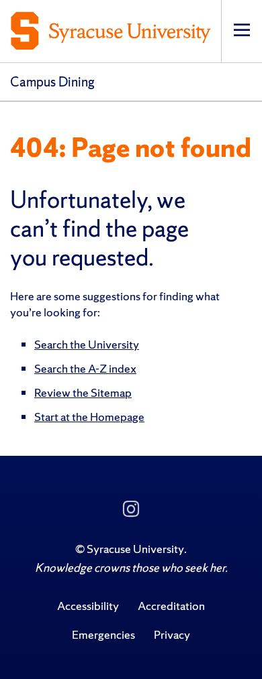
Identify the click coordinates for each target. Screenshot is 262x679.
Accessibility (88, 605)
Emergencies (103, 634)
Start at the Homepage (89, 416)
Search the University (86, 344)
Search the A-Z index (85, 368)
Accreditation (171, 605)
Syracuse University (135, 548)
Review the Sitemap (83, 392)
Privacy (172, 634)
